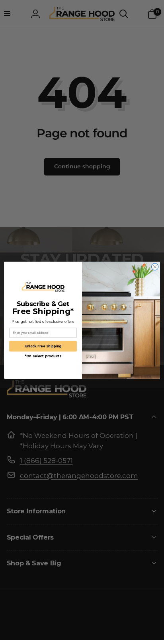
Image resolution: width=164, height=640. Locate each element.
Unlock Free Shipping (43, 346)
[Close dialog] (154, 266)
